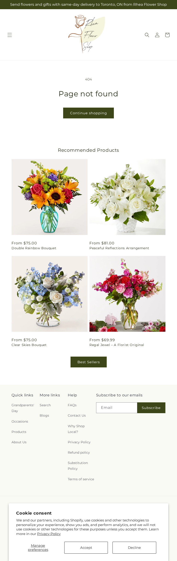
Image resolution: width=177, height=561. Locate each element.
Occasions (20, 421)
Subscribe (151, 408)
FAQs (72, 405)
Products (19, 432)
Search (45, 405)
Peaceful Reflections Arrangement (119, 248)
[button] (10, 35)
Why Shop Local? (76, 429)
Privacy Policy (49, 534)
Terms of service (81, 479)
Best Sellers (88, 362)
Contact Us (77, 415)
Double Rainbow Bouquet (34, 248)
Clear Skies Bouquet (29, 345)
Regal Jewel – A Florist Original (116, 345)
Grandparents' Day (23, 408)
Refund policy (79, 452)
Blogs (44, 415)
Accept (86, 547)
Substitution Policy (78, 466)
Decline (134, 547)
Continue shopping (88, 113)
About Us (19, 442)
